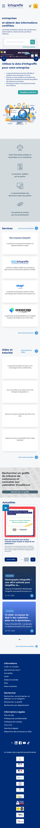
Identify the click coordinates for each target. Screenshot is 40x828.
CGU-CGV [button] (8, 725)
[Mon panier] (30, 6)
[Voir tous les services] (36, 228)
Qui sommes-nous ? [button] (12, 670)
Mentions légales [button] (11, 728)
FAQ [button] (6, 683)
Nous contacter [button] (10, 686)
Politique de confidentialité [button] (15, 719)
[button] (4, 6)
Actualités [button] (8, 673)
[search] (32, 42)
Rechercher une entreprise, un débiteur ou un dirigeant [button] (17, 697)
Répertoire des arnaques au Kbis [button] (17, 732)
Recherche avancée (29, 47)
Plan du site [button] (9, 715)
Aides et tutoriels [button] (11, 680)
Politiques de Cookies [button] (13, 722)
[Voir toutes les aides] (36, 351)
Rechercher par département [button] (16, 705)
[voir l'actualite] (31, 595)
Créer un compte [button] (11, 667)
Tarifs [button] (6, 677)
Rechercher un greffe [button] (13, 702)
